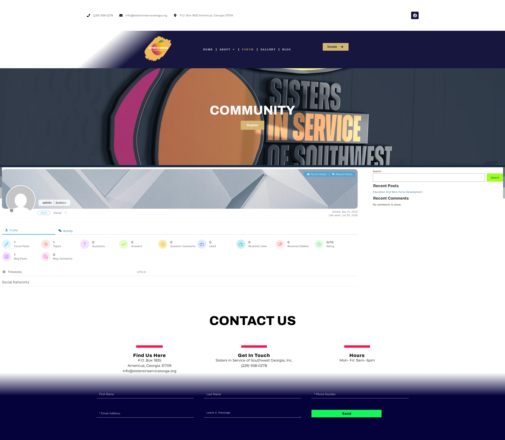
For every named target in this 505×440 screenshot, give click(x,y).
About (225, 49)
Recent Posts (343, 174)
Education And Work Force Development (398, 191)
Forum (248, 49)
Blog (286, 49)
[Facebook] (415, 15)
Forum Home (318, 174)
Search (377, 171)
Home (208, 49)
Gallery (268, 49)
